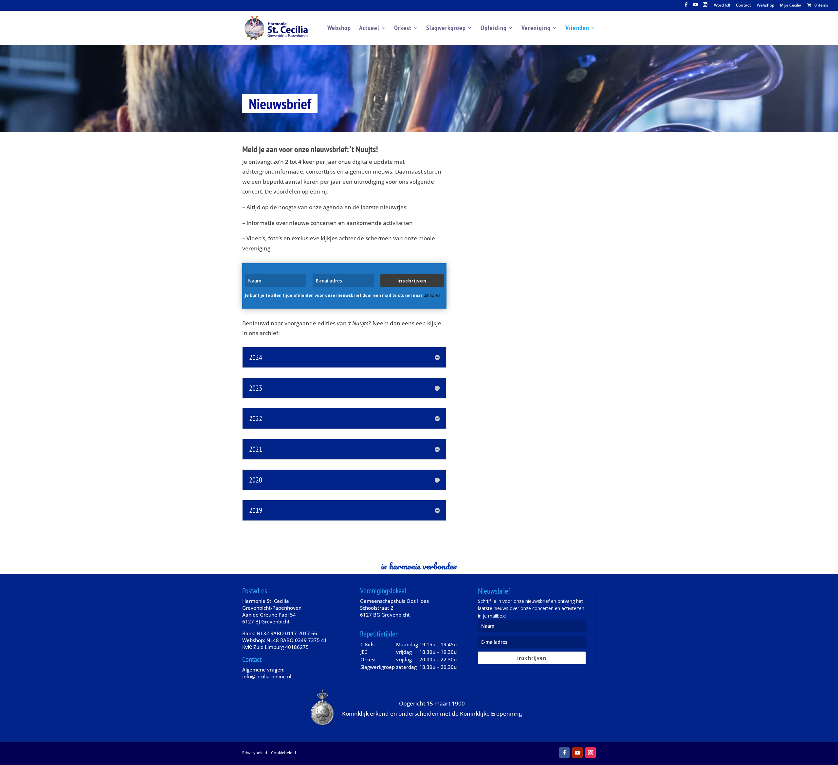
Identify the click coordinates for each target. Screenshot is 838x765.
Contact (743, 5)
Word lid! (722, 5)
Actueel (369, 29)
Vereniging (536, 29)
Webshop (765, 5)
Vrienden (577, 29)
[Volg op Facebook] (564, 752)
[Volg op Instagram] (590, 752)
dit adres (432, 295)
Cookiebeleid (283, 752)
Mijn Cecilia (790, 5)
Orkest (402, 29)
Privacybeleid (254, 752)
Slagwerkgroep (446, 29)
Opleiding (494, 29)
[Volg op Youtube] (577, 752)
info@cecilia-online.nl (266, 676)
